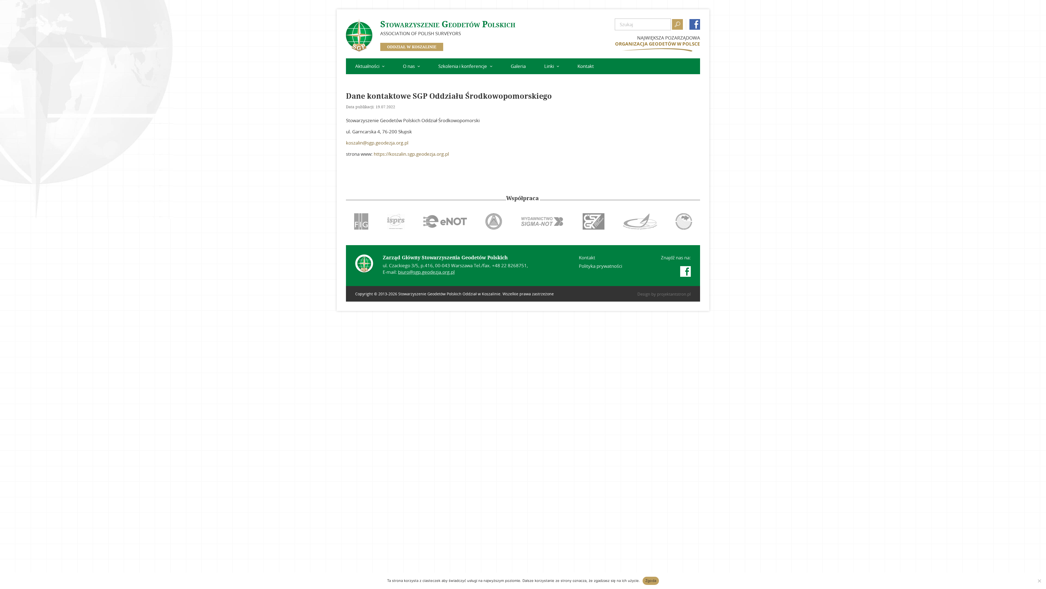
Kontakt (585, 66)
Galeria (518, 66)
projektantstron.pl (674, 294)
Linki (549, 66)
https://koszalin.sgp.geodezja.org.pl (411, 154)
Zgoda (650, 580)
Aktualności (367, 66)
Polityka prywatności (600, 266)
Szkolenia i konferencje (462, 66)
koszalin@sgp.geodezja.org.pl (377, 143)
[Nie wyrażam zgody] (1039, 581)
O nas (409, 66)
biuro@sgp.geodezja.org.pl (426, 272)
